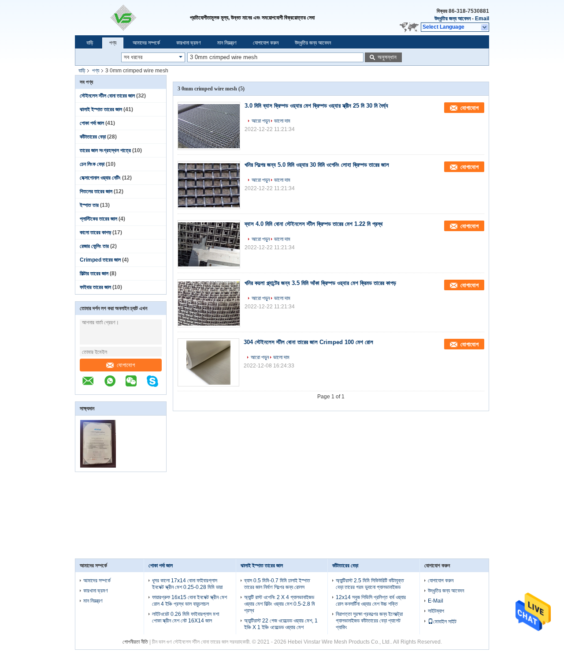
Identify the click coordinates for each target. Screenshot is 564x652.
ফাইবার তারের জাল (95, 287)
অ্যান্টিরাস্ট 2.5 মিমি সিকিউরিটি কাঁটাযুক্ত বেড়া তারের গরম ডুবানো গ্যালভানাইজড (370, 583)
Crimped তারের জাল (100, 260)
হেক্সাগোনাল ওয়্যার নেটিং (100, 178)
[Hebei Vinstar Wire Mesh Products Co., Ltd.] (132, 17)
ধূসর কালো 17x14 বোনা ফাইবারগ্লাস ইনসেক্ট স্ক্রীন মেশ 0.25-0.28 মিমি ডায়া (187, 583)
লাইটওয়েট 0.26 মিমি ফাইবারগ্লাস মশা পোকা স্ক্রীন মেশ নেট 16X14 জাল (185, 617)
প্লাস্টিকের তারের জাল (98, 219)
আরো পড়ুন (261, 121)
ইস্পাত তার (89, 205)
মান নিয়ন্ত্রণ (227, 43)
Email (482, 18)
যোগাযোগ (126, 365)
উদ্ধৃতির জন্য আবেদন (452, 18)
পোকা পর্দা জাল (92, 123)
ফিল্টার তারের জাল (94, 273)
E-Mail (435, 601)
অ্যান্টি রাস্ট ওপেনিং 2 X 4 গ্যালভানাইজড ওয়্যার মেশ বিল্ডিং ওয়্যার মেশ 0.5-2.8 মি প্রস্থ (279, 604)
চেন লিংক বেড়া (92, 164)
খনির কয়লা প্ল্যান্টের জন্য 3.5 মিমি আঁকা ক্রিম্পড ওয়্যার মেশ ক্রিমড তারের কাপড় (320, 283)
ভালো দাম (282, 121)
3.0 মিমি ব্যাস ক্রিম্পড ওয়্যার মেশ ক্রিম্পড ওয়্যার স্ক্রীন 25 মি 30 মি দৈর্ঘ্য (316, 105)
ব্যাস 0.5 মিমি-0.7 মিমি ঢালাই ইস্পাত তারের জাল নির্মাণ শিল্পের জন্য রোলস (277, 583)
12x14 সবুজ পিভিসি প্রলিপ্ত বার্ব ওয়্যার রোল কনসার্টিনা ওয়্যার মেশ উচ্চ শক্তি (371, 600)
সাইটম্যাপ (436, 611)
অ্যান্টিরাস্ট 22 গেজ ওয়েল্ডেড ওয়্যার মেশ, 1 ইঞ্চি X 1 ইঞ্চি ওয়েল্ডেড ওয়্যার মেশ (281, 624)
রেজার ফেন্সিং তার (94, 246)
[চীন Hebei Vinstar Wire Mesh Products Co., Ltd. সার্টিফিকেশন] (98, 466)
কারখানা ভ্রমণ (188, 43)
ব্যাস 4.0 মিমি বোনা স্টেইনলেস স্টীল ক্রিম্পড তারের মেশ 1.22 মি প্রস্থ (313, 224)
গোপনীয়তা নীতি (135, 642)
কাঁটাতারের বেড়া (93, 137)
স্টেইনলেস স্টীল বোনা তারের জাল (107, 96)
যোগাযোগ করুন (265, 43)
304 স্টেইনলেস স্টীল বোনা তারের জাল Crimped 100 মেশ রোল (308, 342)
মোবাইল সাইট (444, 621)
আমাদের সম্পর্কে (146, 43)
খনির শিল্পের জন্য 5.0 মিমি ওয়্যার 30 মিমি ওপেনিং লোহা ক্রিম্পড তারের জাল (317, 164)
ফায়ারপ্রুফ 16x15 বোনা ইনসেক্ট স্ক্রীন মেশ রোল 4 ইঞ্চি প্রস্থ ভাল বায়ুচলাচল (189, 600)
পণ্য (112, 43)
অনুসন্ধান (387, 57)
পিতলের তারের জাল (96, 191)
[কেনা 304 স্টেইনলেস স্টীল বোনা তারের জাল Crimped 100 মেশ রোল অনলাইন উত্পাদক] (208, 362)
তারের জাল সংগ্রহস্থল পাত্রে (105, 150)
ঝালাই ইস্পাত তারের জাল (101, 109)
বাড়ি (89, 43)
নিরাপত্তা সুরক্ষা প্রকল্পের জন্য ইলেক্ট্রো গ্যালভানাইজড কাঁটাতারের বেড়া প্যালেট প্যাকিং (369, 620)
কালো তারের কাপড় (95, 232)
